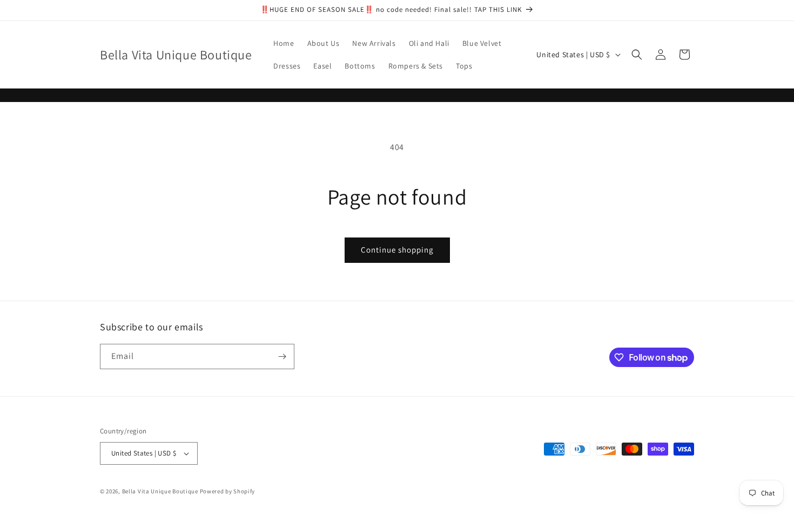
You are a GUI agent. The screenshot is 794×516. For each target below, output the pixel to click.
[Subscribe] (282, 356)
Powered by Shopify (227, 491)
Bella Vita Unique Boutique (160, 491)
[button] (637, 54)
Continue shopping (397, 250)
